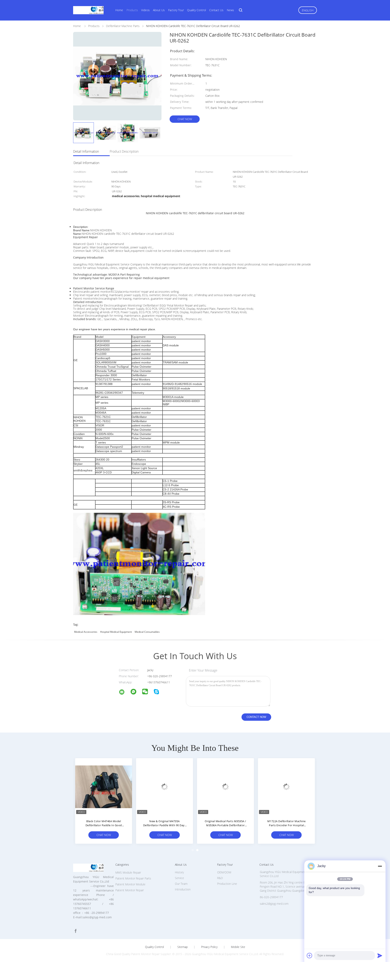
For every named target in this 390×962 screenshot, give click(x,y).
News (230, 10)
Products (132, 10)
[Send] (380, 955)
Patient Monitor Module (130, 884)
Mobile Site (238, 947)
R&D (220, 878)
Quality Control (196, 10)
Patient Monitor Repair (129, 890)
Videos (145, 10)
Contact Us (216, 10)
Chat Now (185, 119)
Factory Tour (176, 10)
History (179, 872)
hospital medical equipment (116, 632)
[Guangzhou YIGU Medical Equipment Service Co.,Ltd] (124, 693)
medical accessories (85, 632)
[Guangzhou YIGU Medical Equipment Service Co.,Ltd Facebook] (75, 931)
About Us (159, 10)
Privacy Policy (209, 947)
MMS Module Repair (128, 872)
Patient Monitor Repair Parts (133, 878)
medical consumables (147, 632)
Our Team (181, 884)
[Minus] (379, 866)
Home (119, 10)
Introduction (183, 889)
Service (179, 878)
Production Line (227, 884)
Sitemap (182, 947)
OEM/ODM (224, 872)
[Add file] (309, 955)
